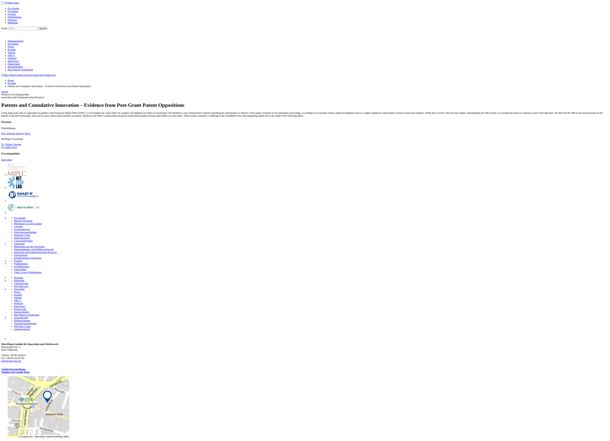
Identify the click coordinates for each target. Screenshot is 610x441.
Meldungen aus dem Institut (28, 223)
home (16, 2)
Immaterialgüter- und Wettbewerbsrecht (34, 249)
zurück (4, 91)
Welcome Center (22, 235)
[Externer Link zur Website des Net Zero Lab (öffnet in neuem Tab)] (16, 187)
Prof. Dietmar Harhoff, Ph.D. (16, 133)
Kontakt (12, 49)
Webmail (12, 58)
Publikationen (14, 17)
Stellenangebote (16, 41)
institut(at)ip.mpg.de (11, 361)
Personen (12, 20)
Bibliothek (13, 22)
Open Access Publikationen (28, 272)
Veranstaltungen (22, 229)
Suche (4, 28)
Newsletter (13, 44)
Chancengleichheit (23, 240)
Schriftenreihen (21, 266)
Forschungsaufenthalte (25, 232)
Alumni (11, 52)
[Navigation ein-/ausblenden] (2, 3)
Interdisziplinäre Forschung (27, 258)
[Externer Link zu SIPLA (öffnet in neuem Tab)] (23, 200)
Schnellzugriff (21, 317)
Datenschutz (14, 64)
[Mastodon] (18, 35)
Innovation (6, 159)
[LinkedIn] (4, 35)
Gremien (18, 226)
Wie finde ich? (21, 286)
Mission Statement (23, 220)
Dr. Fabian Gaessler (11, 144)
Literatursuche (21, 283)
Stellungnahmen (22, 320)
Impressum (13, 61)
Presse (11, 46)
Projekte (12, 14)
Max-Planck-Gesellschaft (20, 69)
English (9, 2)
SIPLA (11, 55)
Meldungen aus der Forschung (29, 246)
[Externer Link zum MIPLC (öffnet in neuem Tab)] (17, 175)
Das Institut (13, 8)
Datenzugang (20, 255)
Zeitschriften (20, 269)
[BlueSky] (11, 35)
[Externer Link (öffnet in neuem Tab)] (38, 437)
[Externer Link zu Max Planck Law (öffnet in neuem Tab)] (23, 212)
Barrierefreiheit (15, 66)
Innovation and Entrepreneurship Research (35, 252)
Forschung (13, 11)
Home (11, 80)
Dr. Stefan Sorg (9, 147)
